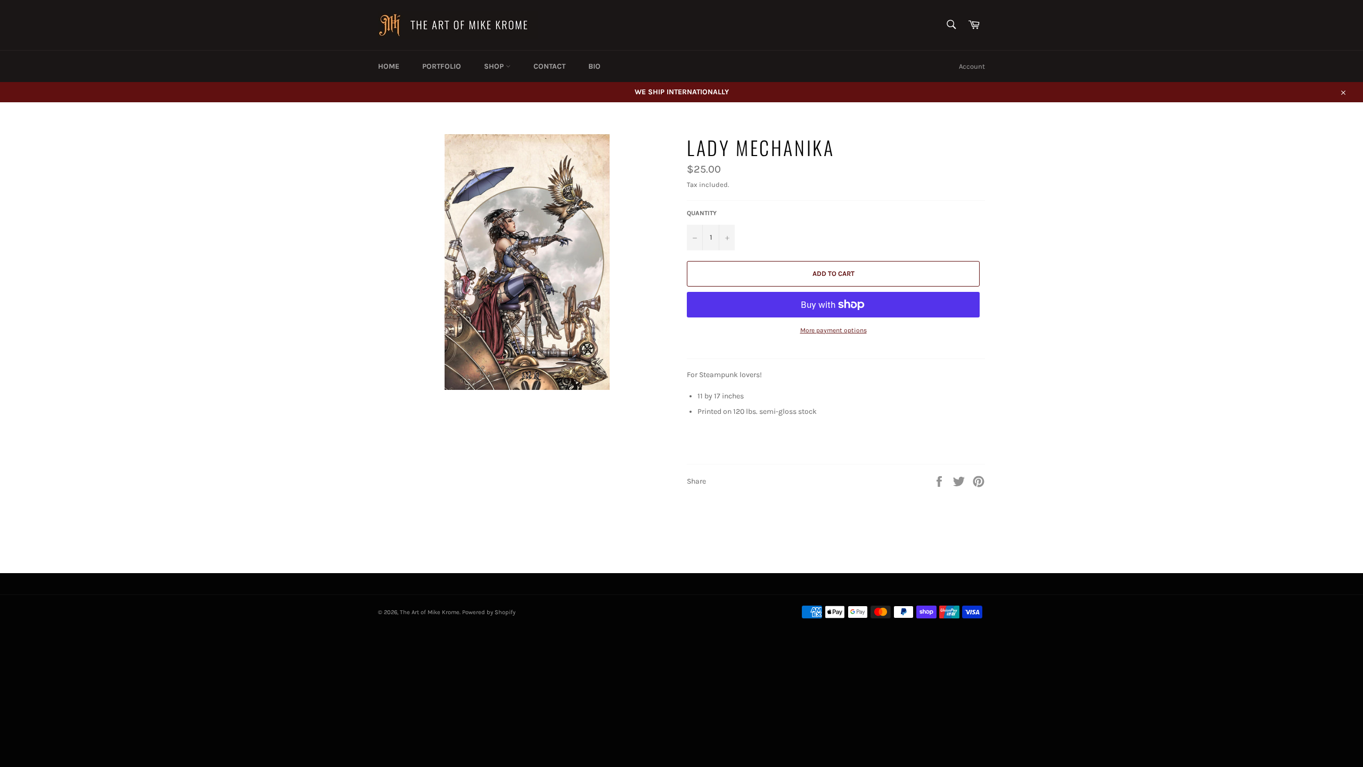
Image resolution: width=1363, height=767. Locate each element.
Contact (549, 66)
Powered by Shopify (488, 612)
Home (388, 66)
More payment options (833, 330)
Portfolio (441, 66)
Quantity (702, 213)
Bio (594, 66)
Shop (495, 66)
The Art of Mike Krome (429, 612)
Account (972, 66)
